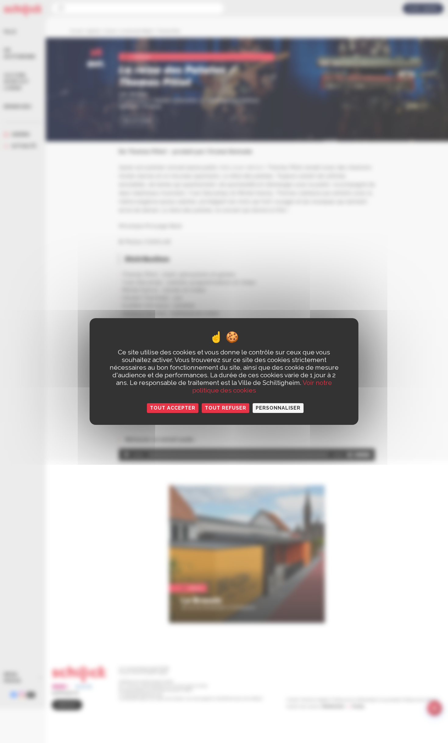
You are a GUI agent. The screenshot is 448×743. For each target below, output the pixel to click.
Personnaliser (278, 408)
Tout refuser (225, 408)
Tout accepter (172, 408)
